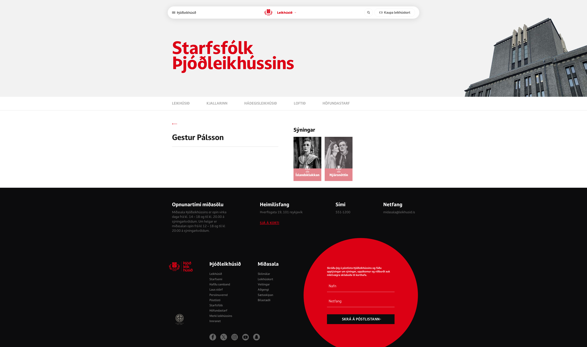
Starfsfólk (216, 305)
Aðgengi (263, 289)
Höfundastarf (336, 103)
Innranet (215, 321)
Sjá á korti (269, 223)
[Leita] (368, 12)
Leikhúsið (181, 103)
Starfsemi (215, 279)
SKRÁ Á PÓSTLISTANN (361, 319)
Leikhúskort (265, 279)
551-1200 (343, 212)
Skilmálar (264, 274)
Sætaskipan (265, 295)
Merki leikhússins (220, 316)
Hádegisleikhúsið (260, 103)
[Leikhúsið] (268, 12)
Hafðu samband (219, 284)
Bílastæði (264, 300)
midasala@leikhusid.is (399, 212)
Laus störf (216, 289)
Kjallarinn (217, 103)
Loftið (300, 103)
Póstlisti (214, 300)
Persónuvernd (218, 295)
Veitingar (264, 284)
